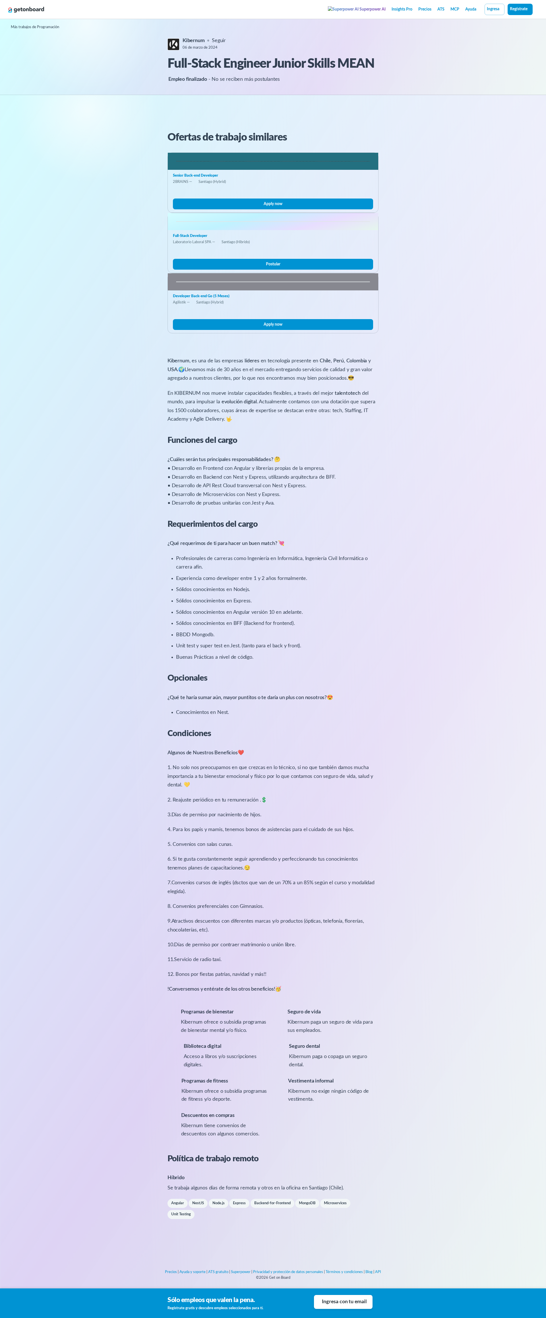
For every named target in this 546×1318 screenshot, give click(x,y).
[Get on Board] (26, 10)
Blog (369, 1272)
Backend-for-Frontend (272, 1203)
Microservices (335, 1203)
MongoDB (307, 1203)
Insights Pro (402, 9)
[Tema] (536, 10)
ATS (440, 9)
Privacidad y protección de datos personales (288, 1272)
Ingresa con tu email (344, 1301)
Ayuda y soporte (192, 1272)
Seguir (219, 40)
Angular (177, 1203)
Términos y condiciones (344, 1272)
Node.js (218, 1203)
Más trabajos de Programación (35, 27)
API (378, 1272)
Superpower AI (372, 9)
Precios (424, 9)
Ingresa (493, 9)
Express (239, 1203)
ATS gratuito (218, 1272)
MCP (454, 9)
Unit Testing (181, 1214)
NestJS (198, 1203)
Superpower (241, 1272)
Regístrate (519, 9)
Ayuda (470, 9)
